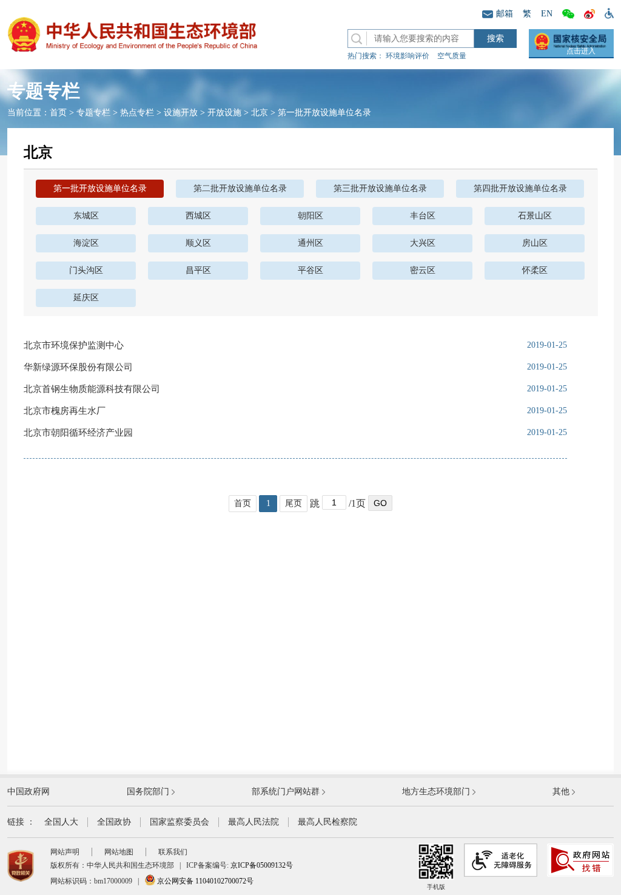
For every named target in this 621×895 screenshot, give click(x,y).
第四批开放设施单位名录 (520, 188)
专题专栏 (93, 112)
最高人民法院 (253, 821)
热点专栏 (137, 112)
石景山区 (535, 215)
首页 (58, 112)
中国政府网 (28, 791)
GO (380, 503)
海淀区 (86, 243)
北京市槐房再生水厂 (65, 411)
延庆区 (86, 297)
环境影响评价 (407, 56)
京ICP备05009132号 (261, 865)
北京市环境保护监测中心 (74, 345)
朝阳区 (310, 215)
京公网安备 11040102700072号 (204, 881)
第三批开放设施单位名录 (380, 188)
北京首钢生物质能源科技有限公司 (92, 389)
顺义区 (198, 243)
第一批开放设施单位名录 (324, 112)
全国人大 (61, 821)
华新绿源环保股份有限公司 (78, 367)
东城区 (86, 215)
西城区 (198, 215)
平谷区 (310, 270)
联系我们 (172, 852)
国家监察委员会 (179, 821)
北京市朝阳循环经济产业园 (78, 432)
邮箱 (504, 13)
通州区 (310, 243)
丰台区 (422, 215)
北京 (259, 112)
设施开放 (181, 112)
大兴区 (422, 243)
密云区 (422, 270)
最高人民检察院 (327, 821)
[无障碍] (607, 13)
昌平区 (198, 270)
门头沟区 (86, 270)
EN (546, 13)
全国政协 (114, 821)
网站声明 (64, 852)
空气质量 (451, 56)
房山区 (535, 243)
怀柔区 (535, 270)
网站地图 (118, 852)
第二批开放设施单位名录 (240, 188)
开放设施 (224, 112)
